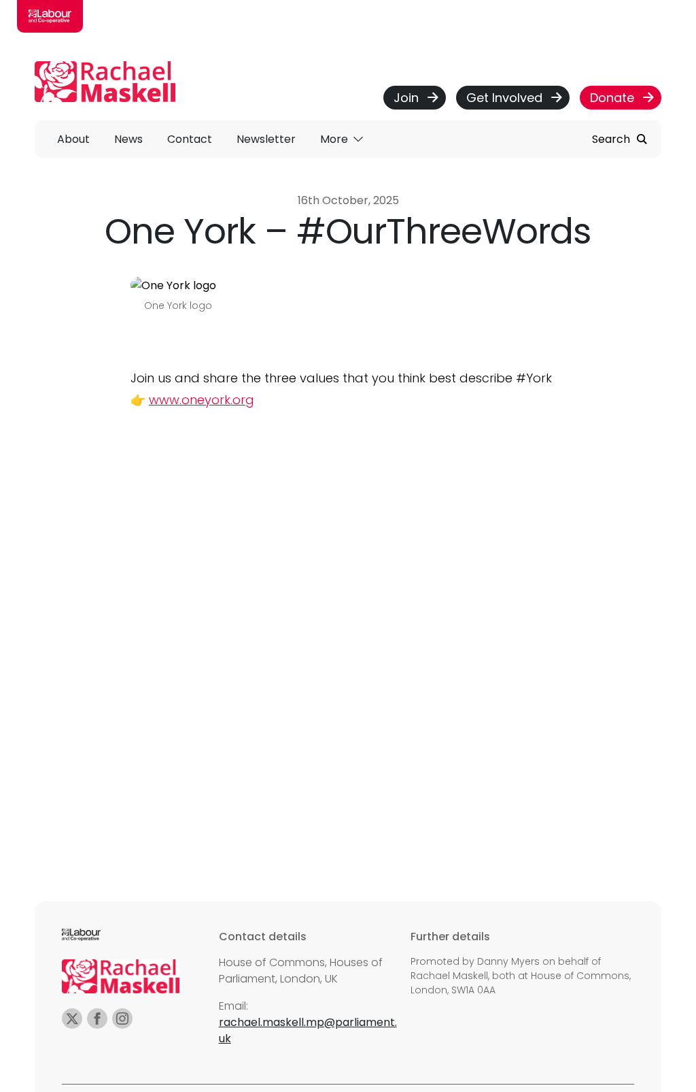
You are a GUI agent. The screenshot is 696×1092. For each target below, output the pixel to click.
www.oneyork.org (201, 399)
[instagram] (122, 1018)
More (335, 139)
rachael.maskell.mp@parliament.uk (308, 1030)
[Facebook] (97, 1018)
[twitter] (72, 1018)
